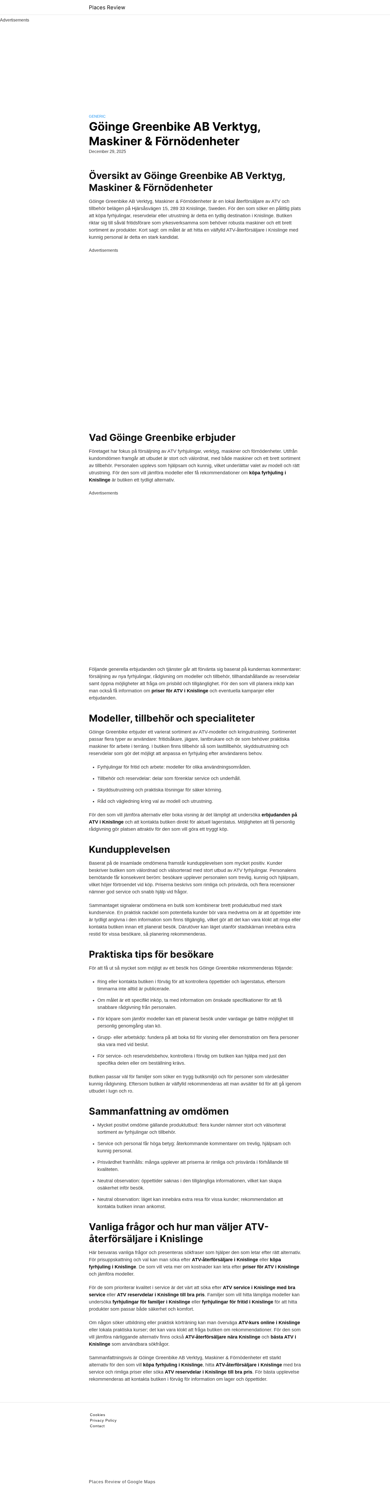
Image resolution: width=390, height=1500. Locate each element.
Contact (97, 1426)
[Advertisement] (195, 63)
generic (97, 116)
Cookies (97, 1415)
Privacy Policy (103, 1420)
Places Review (107, 7)
